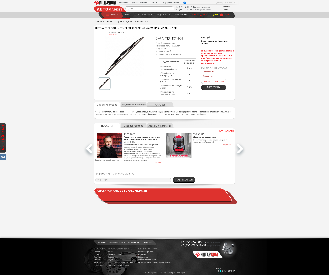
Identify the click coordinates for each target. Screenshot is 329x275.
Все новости (226, 131)
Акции (226, 15)
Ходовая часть (163, 15)
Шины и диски (181, 15)
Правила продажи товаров (118, 265)
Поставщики (143, 257)
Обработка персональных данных (121, 262)
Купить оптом (133, 242)
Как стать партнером (146, 252)
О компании (148, 242)
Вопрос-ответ (113, 257)
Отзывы (160, 104)
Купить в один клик (214, 81)
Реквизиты (98, 262)
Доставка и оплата (139, 3)
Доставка (207, 76)
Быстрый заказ (3, 137)
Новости (154, 3)
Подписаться (184, 179)
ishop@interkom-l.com (170, 3)
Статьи (96, 254)
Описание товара (107, 104)
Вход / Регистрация (227, 3)
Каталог (114, 15)
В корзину (213, 87)
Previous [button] (89, 150)
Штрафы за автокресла (204, 137)
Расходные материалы (143, 15)
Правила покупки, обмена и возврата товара (155, 262)
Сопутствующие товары (133, 104)
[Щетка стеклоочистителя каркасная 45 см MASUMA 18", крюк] (124, 56)
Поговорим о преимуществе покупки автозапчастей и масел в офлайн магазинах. (142, 139)
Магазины (123, 3)
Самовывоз (208, 71)
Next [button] (240, 150)
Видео (110, 260)
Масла (126, 15)
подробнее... (158, 162)
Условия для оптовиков (147, 260)
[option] (124, 56)
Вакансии (97, 257)
